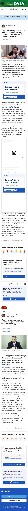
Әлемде (3, 311)
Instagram (15, 299)
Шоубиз (3, 13)
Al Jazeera (4, 367)
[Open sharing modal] (18, 284)
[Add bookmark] (25, 284)
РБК (2, 399)
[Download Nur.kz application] (14, 3)
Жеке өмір (21, 13)
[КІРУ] (25, 9)
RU (23, 9)
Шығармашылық (13, 13)
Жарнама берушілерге (14, 500)
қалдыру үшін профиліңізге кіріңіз (13, 271)
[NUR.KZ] (14, 9)
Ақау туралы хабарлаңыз (14, 496)
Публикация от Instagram (14, 172)
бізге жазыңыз (19, 240)
